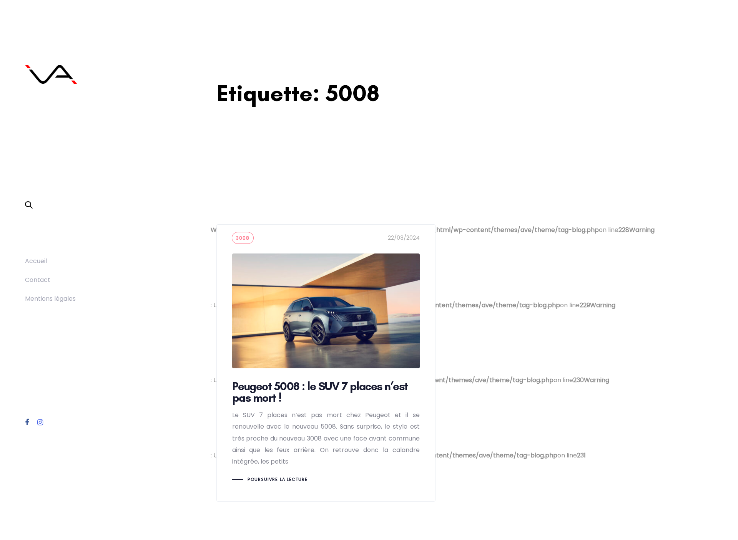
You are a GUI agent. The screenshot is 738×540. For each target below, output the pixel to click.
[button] (29, 205)
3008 (243, 238)
